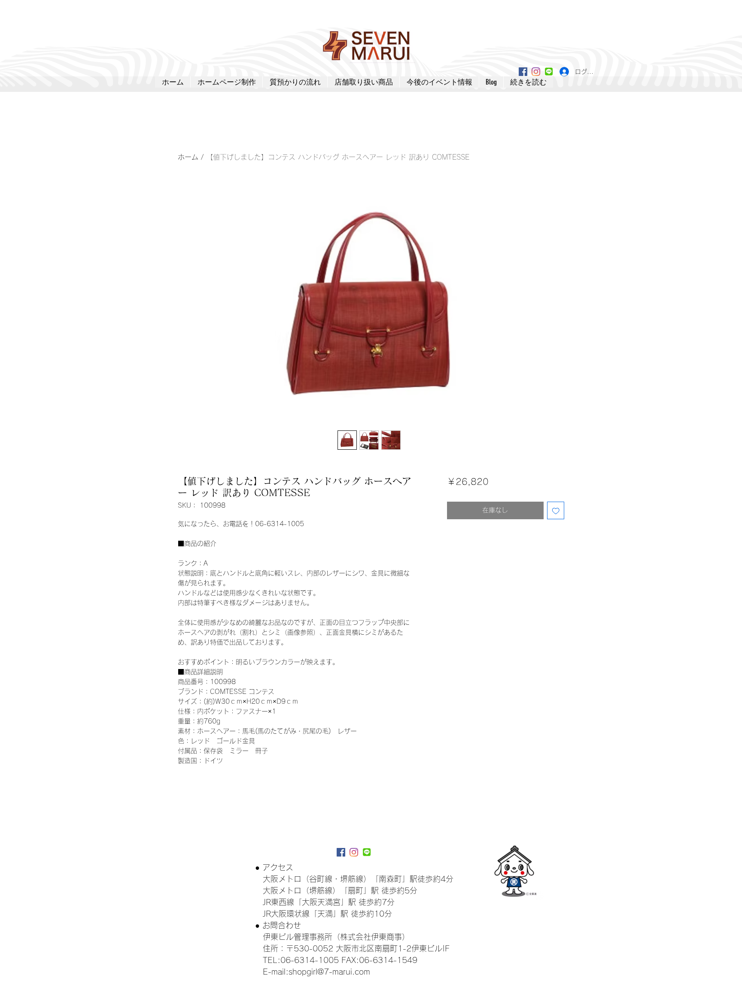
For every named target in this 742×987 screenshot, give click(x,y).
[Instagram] (536, 71)
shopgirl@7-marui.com (329, 971)
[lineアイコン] (548, 71)
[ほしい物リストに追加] (556, 510)
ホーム (188, 157)
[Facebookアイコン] (523, 71)
